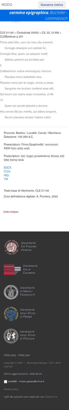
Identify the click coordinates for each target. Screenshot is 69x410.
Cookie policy (11, 389)
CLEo (7, 171)
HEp (6, 175)
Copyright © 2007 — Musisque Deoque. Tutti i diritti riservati (32, 364)
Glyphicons (51, 396)
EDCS (7, 167)
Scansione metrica (52, 5)
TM (6, 179)
